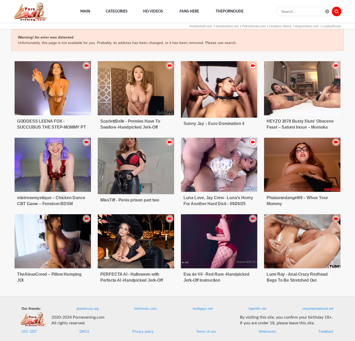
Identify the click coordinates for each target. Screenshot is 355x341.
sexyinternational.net (317, 309)
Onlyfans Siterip (280, 26)
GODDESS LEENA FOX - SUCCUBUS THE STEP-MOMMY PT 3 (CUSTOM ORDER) (51, 127)
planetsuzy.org (87, 309)
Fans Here (189, 11)
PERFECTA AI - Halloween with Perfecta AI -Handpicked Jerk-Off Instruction (131, 280)
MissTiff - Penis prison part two (129, 200)
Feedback (326, 331)
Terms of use (206, 331)
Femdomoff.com (200, 26)
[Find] (336, 11)
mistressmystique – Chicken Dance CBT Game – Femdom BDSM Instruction (51, 203)
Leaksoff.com (332, 26)
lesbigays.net (203, 309)
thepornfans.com (307, 26)
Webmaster (267, 331)
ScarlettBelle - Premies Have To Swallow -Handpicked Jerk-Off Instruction (130, 127)
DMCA (84, 331)
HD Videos (153, 11)
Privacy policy (143, 331)
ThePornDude (230, 11)
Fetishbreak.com (254, 26)
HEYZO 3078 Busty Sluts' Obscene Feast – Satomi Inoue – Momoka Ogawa (300, 127)
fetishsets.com (145, 309)
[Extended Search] (327, 11)
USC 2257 (29, 331)
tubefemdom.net (227, 26)
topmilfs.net (257, 309)
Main (85, 11)
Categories (117, 11)
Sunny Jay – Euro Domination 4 (213, 123)
